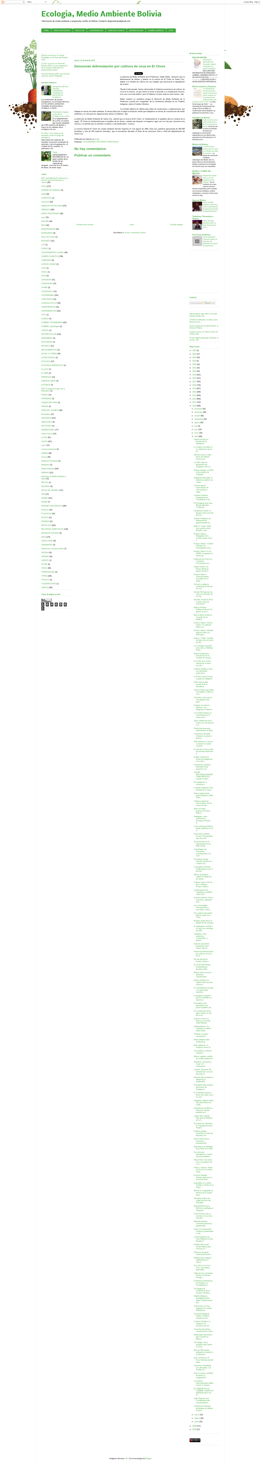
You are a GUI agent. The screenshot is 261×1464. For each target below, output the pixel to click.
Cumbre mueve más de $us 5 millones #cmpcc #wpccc (203, 884)
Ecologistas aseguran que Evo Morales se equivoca (203, 998)
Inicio (132, 225)
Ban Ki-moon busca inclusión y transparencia (201, 1141)
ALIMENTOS (46, 198)
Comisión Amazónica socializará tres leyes (203, 1330)
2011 (194, 402)
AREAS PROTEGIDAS (62, 30)
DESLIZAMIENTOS (49, 350)
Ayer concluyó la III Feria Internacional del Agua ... (203, 1360)
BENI (43, 225)
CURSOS (45, 330)
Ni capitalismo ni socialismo (200, 783)
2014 (194, 392)
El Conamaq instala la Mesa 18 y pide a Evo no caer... (203, 1095)
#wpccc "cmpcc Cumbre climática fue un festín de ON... (203, 640)
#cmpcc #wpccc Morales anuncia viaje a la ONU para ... (203, 632)
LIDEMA (44, 453)
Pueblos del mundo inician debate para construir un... (202, 1246)
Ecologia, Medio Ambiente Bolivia (101, 14)
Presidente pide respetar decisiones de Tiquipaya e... (203, 1087)
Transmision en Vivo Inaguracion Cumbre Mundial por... (203, 1308)
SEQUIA (44, 552)
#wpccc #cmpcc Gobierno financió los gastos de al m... (203, 609)
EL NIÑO (44, 373)
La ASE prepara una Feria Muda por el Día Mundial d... (203, 1239)
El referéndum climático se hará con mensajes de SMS (203, 928)
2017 (194, 381)
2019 (194, 375)
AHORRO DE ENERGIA (50, 190)
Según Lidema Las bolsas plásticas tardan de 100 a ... (202, 569)
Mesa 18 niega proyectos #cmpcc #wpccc (202, 811)
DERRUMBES (47, 338)
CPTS (43, 315)
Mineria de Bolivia (200, 144)
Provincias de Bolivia (201, 235)
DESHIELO (45, 346)
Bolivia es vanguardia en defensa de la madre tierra (203, 1193)
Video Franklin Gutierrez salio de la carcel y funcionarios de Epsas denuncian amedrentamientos (210, 206)
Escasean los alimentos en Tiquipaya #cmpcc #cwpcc (203, 1125)
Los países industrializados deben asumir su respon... (203, 1383)
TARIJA (44, 568)
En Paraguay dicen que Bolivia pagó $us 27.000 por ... (203, 505)
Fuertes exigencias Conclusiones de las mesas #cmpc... (203, 803)
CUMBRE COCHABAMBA (51, 322)
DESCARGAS (46, 342)
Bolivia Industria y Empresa (204, 86)
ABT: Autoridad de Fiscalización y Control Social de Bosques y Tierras (54, 180)
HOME (46, 30)
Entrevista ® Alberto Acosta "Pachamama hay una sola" (203, 836)
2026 (194, 350)
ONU (43, 494)
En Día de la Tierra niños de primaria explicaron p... (203, 751)
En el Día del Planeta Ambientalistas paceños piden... (202, 967)
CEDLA (44, 272)
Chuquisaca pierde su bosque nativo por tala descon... (203, 513)
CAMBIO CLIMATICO (156, 30)
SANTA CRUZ (46, 541)
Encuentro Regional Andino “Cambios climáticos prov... (201, 1316)
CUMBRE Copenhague (50, 326)
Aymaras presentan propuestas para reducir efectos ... (202, 946)
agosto (197, 422)
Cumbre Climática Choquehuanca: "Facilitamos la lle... (203, 497)
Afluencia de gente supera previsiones (202, 1253)
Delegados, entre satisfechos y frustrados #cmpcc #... (202, 819)
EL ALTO (44, 369)
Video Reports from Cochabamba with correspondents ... (202, 1400)
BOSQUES (45, 241)
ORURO (44, 498)
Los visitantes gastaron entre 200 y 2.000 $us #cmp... (203, 648)
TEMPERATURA (48, 572)
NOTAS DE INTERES (50, 490)
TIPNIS (44, 576)
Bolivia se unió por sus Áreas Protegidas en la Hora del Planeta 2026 (54, 57)
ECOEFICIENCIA (48, 358)
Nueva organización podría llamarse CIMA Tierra (203, 795)
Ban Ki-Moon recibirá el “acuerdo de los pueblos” (203, 617)
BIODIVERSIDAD (48, 229)
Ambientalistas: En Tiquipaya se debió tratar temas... (202, 1028)
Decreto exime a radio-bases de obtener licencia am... (203, 457)
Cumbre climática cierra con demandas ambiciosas (203, 671)
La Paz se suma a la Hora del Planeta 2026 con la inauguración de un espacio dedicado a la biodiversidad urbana (54, 66)
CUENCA (45, 319)
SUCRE (44, 564)
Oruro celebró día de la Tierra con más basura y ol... (204, 723)
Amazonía (45, 202)
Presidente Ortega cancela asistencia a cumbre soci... (203, 861)
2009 (194, 1426)
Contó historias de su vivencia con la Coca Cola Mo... (203, 1216)
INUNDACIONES (48, 430)
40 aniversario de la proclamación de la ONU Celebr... (202, 844)
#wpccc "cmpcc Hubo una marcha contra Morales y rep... (202, 528)
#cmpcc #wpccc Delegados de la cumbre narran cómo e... (203, 537)
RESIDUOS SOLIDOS (50, 533)
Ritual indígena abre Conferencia (201, 1041)
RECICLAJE (79, 30)
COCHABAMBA (89, 142)
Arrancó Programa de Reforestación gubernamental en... (203, 520)
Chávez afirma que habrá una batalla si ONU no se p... (204, 692)
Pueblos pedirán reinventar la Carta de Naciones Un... (203, 1133)
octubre (197, 416)
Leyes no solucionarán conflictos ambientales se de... (204, 1231)
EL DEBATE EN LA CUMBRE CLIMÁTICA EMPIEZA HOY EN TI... (203, 1392)
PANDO (44, 502)
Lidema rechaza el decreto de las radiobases (201, 441)
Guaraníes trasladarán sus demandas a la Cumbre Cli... (202, 1367)
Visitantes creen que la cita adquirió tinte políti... (203, 699)
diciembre (198, 409)
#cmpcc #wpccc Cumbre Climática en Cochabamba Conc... (203, 546)
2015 (194, 388)
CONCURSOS (47, 299)
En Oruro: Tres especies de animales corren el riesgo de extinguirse (52, 135)
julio (196, 426)
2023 (194, 361)
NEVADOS (45, 486)
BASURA (45, 221)
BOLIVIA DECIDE (199, 57)
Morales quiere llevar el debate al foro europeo (203, 922)
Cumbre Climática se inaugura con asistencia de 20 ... (202, 1323)
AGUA (171, 30)
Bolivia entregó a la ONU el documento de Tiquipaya (203, 472)
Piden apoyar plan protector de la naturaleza (201, 684)
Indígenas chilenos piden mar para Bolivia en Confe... (203, 1102)
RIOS (43, 537)
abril (196, 436)
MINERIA (45, 473)
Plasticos (45, 510)
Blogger (148, 1458)
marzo (197, 1415)
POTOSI (44, 517)
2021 (194, 368)
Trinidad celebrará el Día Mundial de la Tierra (203, 789)
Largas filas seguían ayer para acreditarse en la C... (203, 1118)
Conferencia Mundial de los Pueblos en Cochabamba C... (203, 1283)
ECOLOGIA (46, 361)
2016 (194, 385)
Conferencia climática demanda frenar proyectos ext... (202, 767)
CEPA (43, 276)
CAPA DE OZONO (48, 264)
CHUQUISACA (47, 291)
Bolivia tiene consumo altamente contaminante (202, 974)
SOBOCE (45, 560)
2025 (194, 354)
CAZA (43, 268)
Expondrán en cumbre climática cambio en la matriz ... (204, 1185)
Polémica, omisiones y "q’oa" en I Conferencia (203, 1064)
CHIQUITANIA (47, 283)
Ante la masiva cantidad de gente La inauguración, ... (203, 1375)
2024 (194, 357)
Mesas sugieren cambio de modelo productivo (203, 1057)
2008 (194, 1429)
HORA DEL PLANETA (116, 30)
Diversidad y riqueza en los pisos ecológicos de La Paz (60, 114)
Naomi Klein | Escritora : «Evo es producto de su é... (203, 1162)
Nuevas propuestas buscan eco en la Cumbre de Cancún (202, 655)
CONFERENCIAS (48, 307)
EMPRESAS (46, 377)
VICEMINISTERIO (48, 584)
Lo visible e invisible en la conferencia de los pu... (203, 449)
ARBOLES (45, 210)
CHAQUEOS (46, 280)
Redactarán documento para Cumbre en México (203, 1337)
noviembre (198, 412)
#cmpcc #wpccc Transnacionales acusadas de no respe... (201, 577)
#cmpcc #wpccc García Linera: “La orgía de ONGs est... (203, 625)
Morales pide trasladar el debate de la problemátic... (203, 1079)
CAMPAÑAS (46, 260)
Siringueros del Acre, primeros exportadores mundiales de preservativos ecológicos (60, 91)
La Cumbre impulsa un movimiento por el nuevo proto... (203, 715)
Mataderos (45, 465)
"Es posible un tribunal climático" (203, 1052)
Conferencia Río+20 (49, 303)
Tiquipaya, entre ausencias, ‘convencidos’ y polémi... (201, 937)
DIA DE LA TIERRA (49, 354)
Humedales (45, 414)
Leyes (43, 445)
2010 (194, 406)
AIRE (43, 194)
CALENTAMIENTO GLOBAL (52, 252)
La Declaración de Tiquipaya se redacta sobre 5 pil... (203, 892)
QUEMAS (45, 521)
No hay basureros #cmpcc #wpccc (201, 960)
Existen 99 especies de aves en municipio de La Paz (203, 594)
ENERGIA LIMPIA (48, 381)
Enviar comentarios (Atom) (135, 233)
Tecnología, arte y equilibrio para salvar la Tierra (203, 1344)
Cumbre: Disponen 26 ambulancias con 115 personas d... (203, 1072)
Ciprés (55, 152)
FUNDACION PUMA (49, 402)
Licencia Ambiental (48, 449)
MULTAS (44, 482)
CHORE (44, 287)
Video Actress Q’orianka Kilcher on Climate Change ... (203, 1275)
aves (43, 217)
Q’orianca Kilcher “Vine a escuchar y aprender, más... (203, 900)
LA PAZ (44, 437)
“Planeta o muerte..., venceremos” (202, 1035)
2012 (194, 399)
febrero (197, 1418)
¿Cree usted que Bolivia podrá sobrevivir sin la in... (203, 828)
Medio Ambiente (47, 469)
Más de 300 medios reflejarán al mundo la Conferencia (203, 1352)
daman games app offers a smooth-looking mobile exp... (203, 315)
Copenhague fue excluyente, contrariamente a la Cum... (202, 852)
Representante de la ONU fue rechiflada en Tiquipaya (203, 1208)
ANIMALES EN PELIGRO (51, 206)
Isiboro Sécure (47, 434)
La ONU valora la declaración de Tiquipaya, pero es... (203, 464)
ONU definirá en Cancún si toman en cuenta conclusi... (203, 744)
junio (196, 429)
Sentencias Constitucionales (52, 549)
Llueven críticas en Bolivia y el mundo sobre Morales (202, 1021)
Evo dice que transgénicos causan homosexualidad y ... (203, 1154)
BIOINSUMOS (47, 233)
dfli (126, 1458)
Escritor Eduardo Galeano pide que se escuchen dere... (203, 1177)
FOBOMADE (46, 399)
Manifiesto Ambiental (49, 461)
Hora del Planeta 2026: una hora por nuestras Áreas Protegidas (55, 75)
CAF (43, 245)
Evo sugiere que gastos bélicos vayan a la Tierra (203, 915)
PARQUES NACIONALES (51, 506)
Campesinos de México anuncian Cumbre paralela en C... (203, 1110)
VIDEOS (44, 587)
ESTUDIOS (45, 385)
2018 (194, 378)
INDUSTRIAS (46, 422)
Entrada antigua (176, 225)
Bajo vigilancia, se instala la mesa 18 (202, 1046)
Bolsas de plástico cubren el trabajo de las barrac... (202, 877)
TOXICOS (45, 580)
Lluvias (44, 457)
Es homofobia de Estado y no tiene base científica (203, 990)
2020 (194, 371)
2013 (194, 395)
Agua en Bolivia (199, 200)
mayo (196, 433)
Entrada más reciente (84, 225)
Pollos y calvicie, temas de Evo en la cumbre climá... (203, 1170)
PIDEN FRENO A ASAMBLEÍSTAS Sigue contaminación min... (203, 1299)
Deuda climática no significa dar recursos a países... (203, 982)
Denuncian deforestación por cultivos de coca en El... (203, 953)
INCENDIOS (46, 418)
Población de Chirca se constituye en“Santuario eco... (203, 561)
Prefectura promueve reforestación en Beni (203, 729)
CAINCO (44, 248)
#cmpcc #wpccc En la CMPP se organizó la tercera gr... (203, 553)
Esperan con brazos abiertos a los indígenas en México (203, 707)
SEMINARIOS (47, 545)
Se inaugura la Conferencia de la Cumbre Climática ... (203, 1291)
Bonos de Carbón (48, 237)
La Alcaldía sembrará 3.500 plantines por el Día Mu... (203, 869)
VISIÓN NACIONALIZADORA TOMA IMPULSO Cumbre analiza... (203, 775)
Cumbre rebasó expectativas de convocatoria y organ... (201, 489)
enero (196, 1422)
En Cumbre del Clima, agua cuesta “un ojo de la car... (202, 1013)
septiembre (199, 419)
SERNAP (45, 556)
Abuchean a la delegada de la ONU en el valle (203, 1148)
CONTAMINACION (96, 30)
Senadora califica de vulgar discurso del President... (202, 1200)
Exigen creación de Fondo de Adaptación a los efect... (203, 759)
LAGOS (44, 441)
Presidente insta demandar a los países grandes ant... (203, 1005)
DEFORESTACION (136, 30)
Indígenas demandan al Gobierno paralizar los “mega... (203, 480)
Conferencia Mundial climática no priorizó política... (203, 736)
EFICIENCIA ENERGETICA (52, 365)
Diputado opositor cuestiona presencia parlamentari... (203, 1223)
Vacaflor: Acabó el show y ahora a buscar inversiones (203, 602)
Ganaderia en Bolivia (201, 118)
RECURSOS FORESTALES (108, 142)
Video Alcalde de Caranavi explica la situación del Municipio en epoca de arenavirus (210, 241)
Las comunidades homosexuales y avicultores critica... (202, 907)
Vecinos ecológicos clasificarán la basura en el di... (203, 586)
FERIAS (44, 395)
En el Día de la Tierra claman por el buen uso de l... (202, 663)
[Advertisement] (130, 43)
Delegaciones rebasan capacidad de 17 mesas (202, 1260)
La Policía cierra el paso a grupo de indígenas (203, 678)
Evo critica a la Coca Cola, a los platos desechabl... (202, 1267)
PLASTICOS (46, 514)
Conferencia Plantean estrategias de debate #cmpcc (203, 1408)
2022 (194, 364)
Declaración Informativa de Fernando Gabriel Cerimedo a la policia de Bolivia (209, 64)
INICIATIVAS (46, 426)
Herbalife (44, 406)
